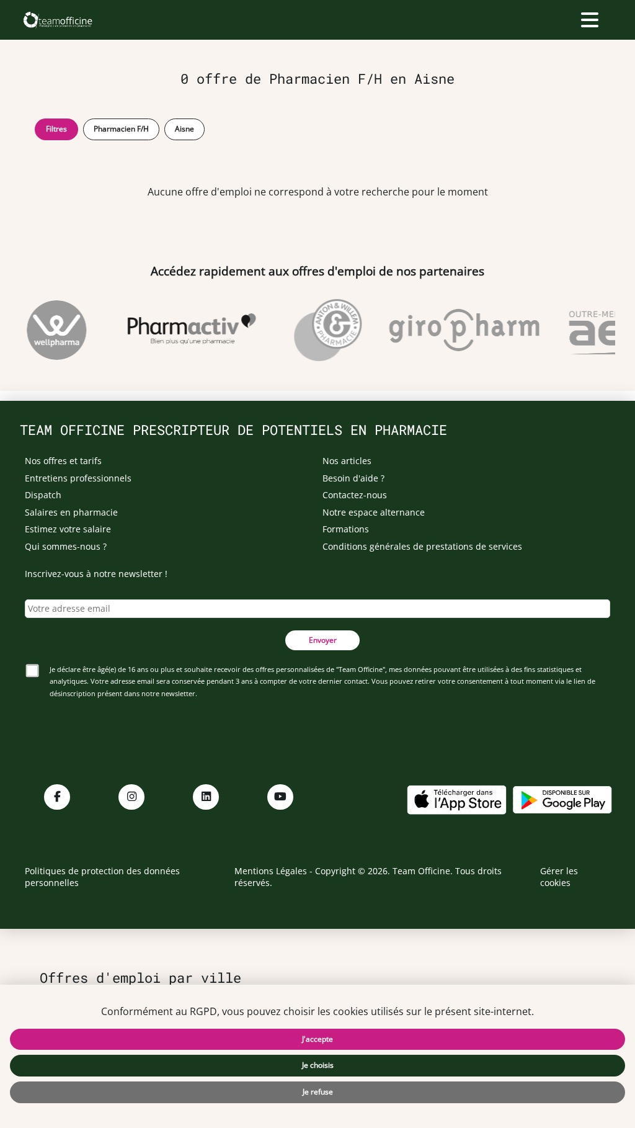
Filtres (56, 128)
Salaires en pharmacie (71, 512)
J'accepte (317, 1039)
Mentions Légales (270, 871)
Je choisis (318, 1065)
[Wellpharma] (51, 330)
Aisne (184, 128)
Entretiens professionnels (78, 478)
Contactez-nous (354, 495)
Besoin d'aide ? (353, 478)
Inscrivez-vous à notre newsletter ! (96, 574)
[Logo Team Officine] (57, 20)
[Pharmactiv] (186, 330)
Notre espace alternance (373, 512)
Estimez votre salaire (68, 529)
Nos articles (346, 461)
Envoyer (323, 640)
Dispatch (43, 495)
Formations (345, 529)
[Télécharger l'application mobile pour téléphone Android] (562, 798)
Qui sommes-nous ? (66, 546)
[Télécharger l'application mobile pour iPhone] (456, 798)
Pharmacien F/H (121, 128)
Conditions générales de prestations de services (422, 546)
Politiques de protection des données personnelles (102, 877)
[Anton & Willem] (322, 330)
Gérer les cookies (559, 877)
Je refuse (318, 1091)
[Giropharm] (458, 330)
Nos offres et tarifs (63, 461)
